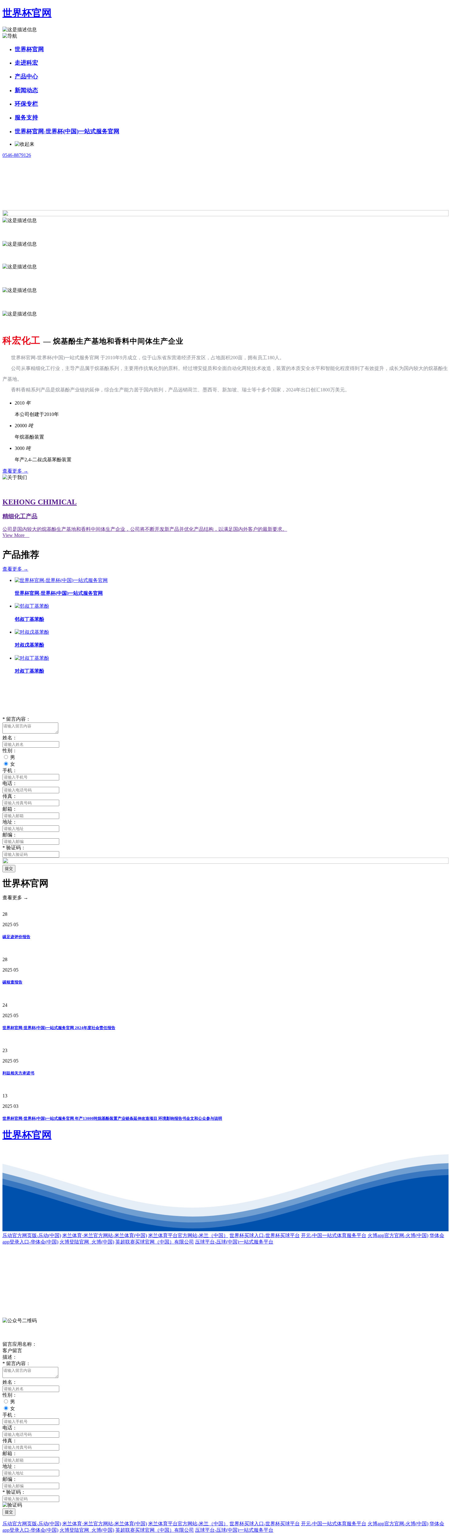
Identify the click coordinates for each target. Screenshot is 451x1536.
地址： (9, 822)
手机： (9, 770)
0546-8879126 (16, 155)
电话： (9, 783)
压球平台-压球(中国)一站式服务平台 (234, 1241)
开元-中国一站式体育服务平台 (333, 1235)
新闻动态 (26, 90)
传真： (9, 796)
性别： (9, 750)
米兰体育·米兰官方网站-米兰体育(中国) (104, 1235)
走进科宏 (26, 62)
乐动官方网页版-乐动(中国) (31, 1235)
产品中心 (26, 76)
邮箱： (9, 809)
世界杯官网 (27, 12)
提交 (9, 868)
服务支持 (26, 117)
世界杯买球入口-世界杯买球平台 (264, 1235)
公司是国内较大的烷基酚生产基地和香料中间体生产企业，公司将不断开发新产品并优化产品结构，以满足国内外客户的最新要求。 (144, 529)
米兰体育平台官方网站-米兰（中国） (188, 1235)
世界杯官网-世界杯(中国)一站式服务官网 (67, 131)
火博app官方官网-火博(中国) (398, 1235)
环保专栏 (26, 103)
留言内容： (16, 719)
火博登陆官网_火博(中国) (87, 1241)
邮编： (9, 834)
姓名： (9, 737)
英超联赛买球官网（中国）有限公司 (154, 1241)
